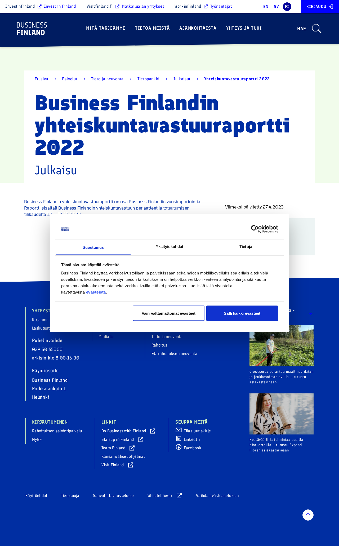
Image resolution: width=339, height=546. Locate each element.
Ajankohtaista (197, 28)
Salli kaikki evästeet (242, 313)
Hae (301, 29)
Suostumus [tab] (93, 247)
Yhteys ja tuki (244, 28)
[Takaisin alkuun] (308, 515)
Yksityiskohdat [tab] (169, 246)
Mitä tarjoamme (106, 28)
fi (287, 6)
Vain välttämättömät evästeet (168, 313)
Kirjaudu (316, 6)
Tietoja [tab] (245, 246)
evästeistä (96, 292)
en (266, 6)
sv (276, 6)
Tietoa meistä (152, 28)
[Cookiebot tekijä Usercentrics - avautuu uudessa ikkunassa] (255, 229)
